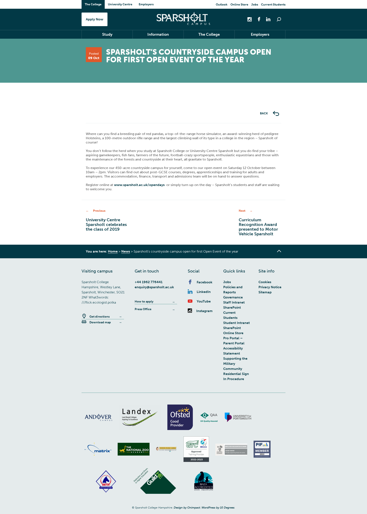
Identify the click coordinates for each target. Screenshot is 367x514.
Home (113, 251)
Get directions (99, 316)
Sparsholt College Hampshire (183, 18)
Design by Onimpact (187, 507)
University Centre (120, 4)
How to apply (144, 301)
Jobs (254, 4)
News (125, 251)
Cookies (264, 282)
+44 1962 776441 (148, 282)
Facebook (204, 282)
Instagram (204, 311)
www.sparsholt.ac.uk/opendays (139, 185)
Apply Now (94, 19)
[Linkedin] (266, 19)
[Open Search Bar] (278, 19)
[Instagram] (250, 19)
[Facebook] (257, 19)
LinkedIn (204, 292)
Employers (146, 4)
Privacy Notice (269, 287)
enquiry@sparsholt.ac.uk (154, 287)
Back (264, 113)
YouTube (204, 301)
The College (93, 4)
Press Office (143, 309)
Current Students (273, 4)
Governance (233, 297)
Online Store (239, 4)
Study (107, 34)
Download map (100, 322)
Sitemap (265, 292)
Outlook (221, 4)
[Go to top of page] (279, 251)
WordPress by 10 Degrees (218, 507)
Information (158, 34)
